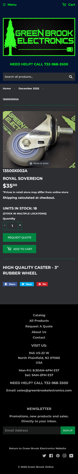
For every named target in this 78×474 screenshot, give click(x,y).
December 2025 (29, 88)
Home (7, 88)
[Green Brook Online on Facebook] (51, 456)
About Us (39, 332)
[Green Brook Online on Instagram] (64, 456)
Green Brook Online (41, 466)
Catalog (39, 315)
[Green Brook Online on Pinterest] (58, 456)
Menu (12, 4)
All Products (39, 320)
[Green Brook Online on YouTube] (71, 456)
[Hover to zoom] (39, 139)
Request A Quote (39, 326)
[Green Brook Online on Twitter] (44, 456)
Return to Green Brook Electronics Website (37, 448)
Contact (39, 337)
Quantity (9, 218)
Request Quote (19, 237)
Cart (71, 4)
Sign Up (68, 430)
